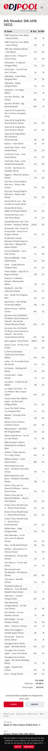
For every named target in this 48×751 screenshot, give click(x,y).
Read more (28, 747)
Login (13, 704)
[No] (45, 743)
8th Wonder (34, 714)
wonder (6, 716)
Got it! (17, 747)
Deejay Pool (22, 714)
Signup (34, 704)
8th (43, 714)
